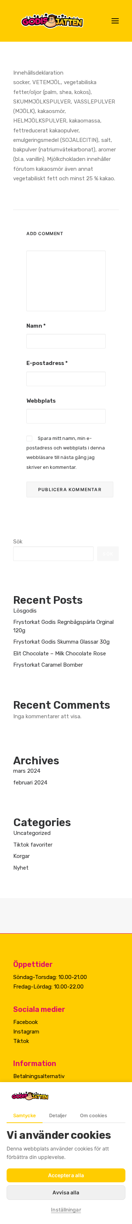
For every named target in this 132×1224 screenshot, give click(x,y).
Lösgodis (25, 610)
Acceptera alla (66, 1175)
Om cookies (93, 1115)
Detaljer (58, 1115)
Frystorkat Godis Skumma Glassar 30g (61, 642)
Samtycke (24, 1115)
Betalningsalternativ (39, 1076)
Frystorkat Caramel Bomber (48, 665)
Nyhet (21, 868)
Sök (17, 541)
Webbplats (41, 401)
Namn (36, 326)
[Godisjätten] (58, 21)
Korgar (21, 856)
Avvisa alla (65, 1192)
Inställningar (66, 1209)
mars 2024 (26, 771)
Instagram (26, 1031)
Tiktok (21, 1041)
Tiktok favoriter (32, 844)
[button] (115, 21)
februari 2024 (30, 782)
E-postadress (47, 363)
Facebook (25, 1022)
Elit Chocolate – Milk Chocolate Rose (59, 653)
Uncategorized (32, 833)
